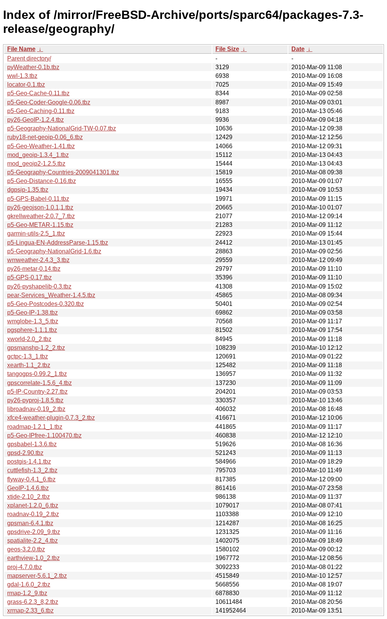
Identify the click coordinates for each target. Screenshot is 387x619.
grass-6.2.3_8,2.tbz (32, 602)
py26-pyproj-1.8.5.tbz (35, 400)
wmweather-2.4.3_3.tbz (38, 260)
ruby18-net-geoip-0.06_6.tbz (45, 137)
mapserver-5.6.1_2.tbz (37, 575)
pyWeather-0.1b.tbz (33, 67)
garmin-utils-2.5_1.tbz (36, 233)
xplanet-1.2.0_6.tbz (32, 505)
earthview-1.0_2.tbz (33, 558)
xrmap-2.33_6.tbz (30, 610)
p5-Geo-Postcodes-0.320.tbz (45, 304)
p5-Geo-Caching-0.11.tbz (40, 111)
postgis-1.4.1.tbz (29, 461)
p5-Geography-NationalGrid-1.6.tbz (54, 251)
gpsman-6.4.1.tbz (30, 523)
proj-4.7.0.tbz (24, 567)
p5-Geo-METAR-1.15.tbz (40, 225)
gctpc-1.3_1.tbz (27, 356)
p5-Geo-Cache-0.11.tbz (38, 93)
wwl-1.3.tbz (22, 76)
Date (298, 49)
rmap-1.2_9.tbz (27, 593)
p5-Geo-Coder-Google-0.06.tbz (48, 102)
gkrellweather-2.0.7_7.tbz (41, 216)
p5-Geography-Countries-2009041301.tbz (63, 172)
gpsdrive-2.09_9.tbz (33, 532)
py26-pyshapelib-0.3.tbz (39, 286)
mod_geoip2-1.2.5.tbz (36, 163)
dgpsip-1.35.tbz (27, 189)
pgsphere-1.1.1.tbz (32, 330)
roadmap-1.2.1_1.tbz (34, 427)
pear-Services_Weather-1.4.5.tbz (51, 295)
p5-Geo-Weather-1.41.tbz (41, 146)
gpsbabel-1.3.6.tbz (32, 444)
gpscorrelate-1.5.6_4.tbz (39, 383)
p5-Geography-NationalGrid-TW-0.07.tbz (61, 128)
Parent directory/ (29, 58)
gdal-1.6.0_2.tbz (28, 584)
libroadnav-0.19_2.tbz (36, 409)
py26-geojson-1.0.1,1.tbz (40, 207)
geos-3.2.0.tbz (26, 549)
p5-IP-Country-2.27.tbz (37, 391)
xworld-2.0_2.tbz (29, 339)
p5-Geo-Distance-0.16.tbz (41, 181)
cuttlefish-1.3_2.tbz (32, 470)
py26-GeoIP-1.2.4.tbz (35, 119)
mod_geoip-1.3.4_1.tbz (38, 155)
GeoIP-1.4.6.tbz (28, 488)
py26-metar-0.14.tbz (33, 268)
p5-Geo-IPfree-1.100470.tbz (44, 435)
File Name (21, 49)
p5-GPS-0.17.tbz (29, 277)
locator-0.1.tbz (26, 84)
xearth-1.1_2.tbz (28, 365)
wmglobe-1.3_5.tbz (32, 321)
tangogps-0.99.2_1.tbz (37, 374)
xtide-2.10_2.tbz (28, 496)
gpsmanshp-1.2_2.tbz (36, 347)
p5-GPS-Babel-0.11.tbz (38, 198)
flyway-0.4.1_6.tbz (31, 479)
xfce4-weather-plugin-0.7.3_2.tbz (51, 417)
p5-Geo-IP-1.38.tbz (32, 312)
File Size (227, 49)
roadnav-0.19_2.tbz (33, 514)
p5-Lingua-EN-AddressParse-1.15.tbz (57, 242)
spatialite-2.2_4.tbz (32, 540)
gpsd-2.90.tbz (25, 453)
